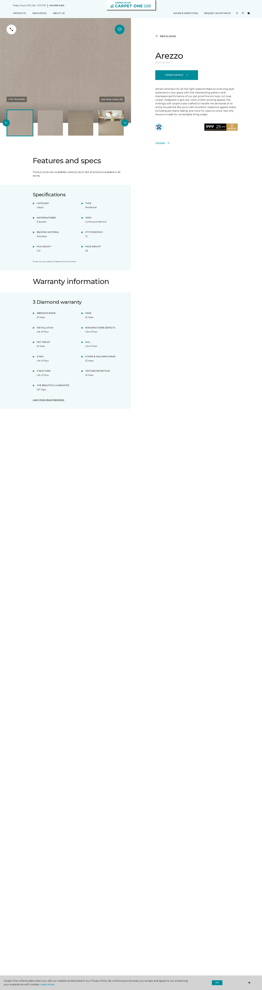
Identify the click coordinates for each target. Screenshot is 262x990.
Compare (160, 142)
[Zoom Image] (11, 29)
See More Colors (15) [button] (112, 99)
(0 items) (249, 13)
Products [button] (19, 13)
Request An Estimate (217, 13)
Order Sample (174, 74)
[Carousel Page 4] (111, 123)
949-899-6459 (56, 5)
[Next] (124, 123)
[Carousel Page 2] (50, 123)
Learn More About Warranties (48, 400)
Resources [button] (39, 13)
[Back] (6, 123)
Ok (217, 982)
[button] (237, 13)
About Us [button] (59, 13)
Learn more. (47, 984)
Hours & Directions (185, 13)
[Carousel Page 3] (80, 123)
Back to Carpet (168, 36)
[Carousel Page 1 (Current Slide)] (20, 123)
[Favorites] (243, 13)
